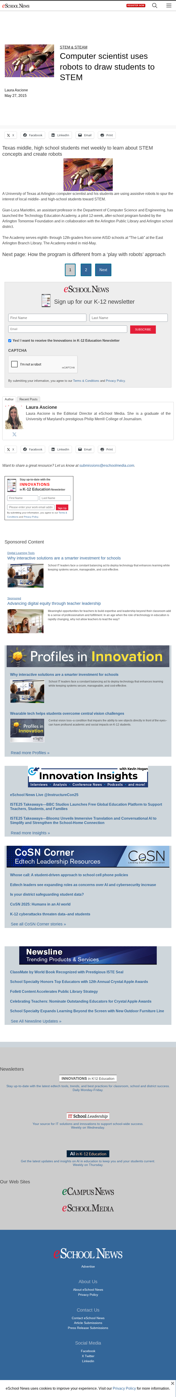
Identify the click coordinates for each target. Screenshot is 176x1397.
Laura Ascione (41, 407)
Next (103, 270)
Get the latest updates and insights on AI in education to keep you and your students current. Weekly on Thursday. (88, 1163)
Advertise (88, 1266)
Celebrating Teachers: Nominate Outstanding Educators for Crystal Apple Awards (80, 1001)
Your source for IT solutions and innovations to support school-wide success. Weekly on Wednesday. (88, 1125)
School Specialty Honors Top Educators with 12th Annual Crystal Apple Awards (79, 982)
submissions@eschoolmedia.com (106, 465)
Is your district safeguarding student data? (47, 894)
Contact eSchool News (88, 1318)
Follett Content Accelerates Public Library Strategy (54, 991)
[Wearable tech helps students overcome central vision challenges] (27, 740)
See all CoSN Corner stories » (38, 924)
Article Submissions (88, 1323)
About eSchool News (88, 1289)
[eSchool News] (16, 5)
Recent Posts (28, 399)
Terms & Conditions (86, 380)
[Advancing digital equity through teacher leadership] (25, 631)
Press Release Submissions (88, 1328)
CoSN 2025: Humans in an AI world (40, 904)
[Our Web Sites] (88, 1191)
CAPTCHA (17, 350)
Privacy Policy (115, 380)
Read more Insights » (30, 833)
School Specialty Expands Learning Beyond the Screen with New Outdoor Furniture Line (87, 1011)
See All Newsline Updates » (36, 1021)
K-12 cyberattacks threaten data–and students (50, 914)
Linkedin (88, 1361)
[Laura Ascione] (14, 427)
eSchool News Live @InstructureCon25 (44, 795)
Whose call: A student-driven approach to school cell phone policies (69, 875)
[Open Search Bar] (155, 5)
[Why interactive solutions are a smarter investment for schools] (25, 585)
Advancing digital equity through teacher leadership (54, 603)
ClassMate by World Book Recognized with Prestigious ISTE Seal (66, 972)
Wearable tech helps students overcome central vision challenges (67, 713)
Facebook (88, 1351)
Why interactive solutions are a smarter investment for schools (64, 558)
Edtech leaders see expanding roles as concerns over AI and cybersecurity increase (83, 885)
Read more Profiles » (30, 752)
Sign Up (62, 508)
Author (9, 399)
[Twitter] (14, 434)
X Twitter (88, 1356)
